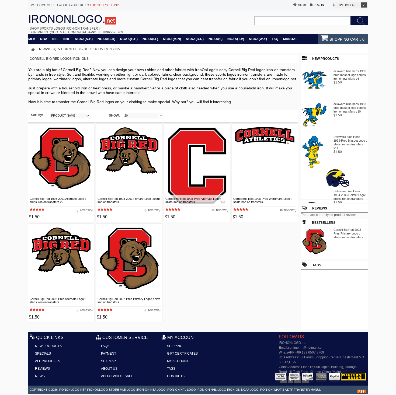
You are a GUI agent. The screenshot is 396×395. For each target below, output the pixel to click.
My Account (178, 361)
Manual (290, 39)
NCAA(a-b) (84, 39)
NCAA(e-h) (129, 39)
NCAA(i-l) (150, 39)
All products (47, 361)
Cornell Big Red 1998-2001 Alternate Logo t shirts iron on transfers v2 (58, 200)
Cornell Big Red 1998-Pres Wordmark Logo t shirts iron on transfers (262, 200)
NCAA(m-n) (172, 39)
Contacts (176, 376)
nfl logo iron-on (195, 389)
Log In (319, 4)
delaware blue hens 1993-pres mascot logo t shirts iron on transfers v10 (350, 106)
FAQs (105, 346)
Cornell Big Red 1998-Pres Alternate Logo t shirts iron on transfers (193, 200)
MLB (31, 39)
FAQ (275, 39)
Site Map (108, 361)
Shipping (174, 346)
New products (48, 346)
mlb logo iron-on (135, 389)
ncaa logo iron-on (257, 389)
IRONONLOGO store (103, 389)
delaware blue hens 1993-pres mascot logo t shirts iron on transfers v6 (350, 73)
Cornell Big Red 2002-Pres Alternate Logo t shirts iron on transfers (57, 300)
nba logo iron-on (165, 389)
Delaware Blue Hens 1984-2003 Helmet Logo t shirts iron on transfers (350, 193)
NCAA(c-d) (106, 39)
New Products (325, 59)
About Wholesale (117, 376)
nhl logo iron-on (225, 389)
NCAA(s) (216, 39)
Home (302, 4)
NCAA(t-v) (235, 39)
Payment (108, 353)
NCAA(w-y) (258, 39)
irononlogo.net (72, 389)
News (40, 376)
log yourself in (103, 5)
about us (109, 368)
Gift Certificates (182, 353)
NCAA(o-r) (195, 39)
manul (316, 389)
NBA (43, 39)
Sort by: (37, 115)
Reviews (319, 208)
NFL (55, 39)
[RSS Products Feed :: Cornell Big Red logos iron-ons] (361, 392)
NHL (66, 39)
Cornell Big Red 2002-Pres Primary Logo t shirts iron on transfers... (350, 233)
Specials (43, 353)
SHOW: (114, 115)
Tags (171, 368)
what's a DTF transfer (291, 389)
